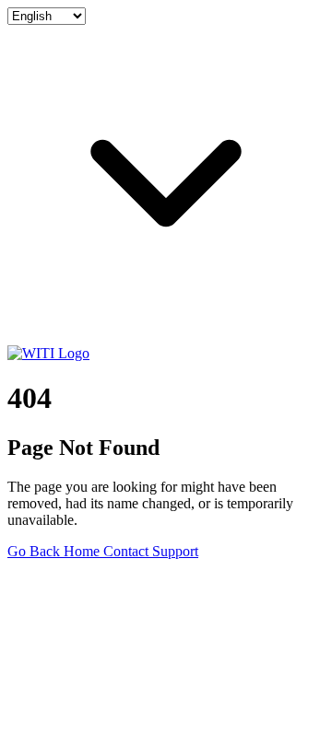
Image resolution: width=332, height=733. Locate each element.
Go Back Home (55, 551)
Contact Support (150, 551)
